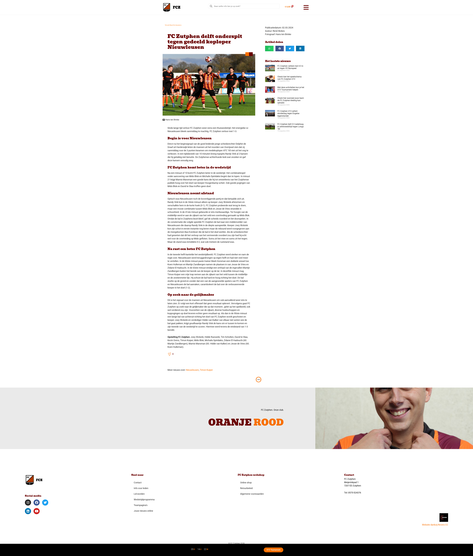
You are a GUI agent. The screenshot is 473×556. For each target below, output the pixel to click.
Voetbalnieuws (173, 25)
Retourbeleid (246, 488)
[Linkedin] (28, 511)
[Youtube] (37, 511)
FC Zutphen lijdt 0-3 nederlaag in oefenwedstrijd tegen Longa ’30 (290, 126)
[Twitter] (45, 502)
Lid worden (139, 494)
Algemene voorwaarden (252, 494)
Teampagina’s (140, 505)
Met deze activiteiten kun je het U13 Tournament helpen (290, 88)
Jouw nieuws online (143, 511)
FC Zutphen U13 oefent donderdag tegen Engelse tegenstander (288, 113)
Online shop (246, 482)
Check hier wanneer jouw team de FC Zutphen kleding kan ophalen (290, 100)
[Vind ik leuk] (170, 354)
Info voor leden (141, 488)
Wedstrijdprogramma (144, 499)
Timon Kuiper (206, 370)
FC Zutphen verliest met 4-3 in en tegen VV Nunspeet (290, 67)
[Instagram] (28, 502)
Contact (138, 482)
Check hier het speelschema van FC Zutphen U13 (289, 77)
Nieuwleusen (192, 370)
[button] (303, 7)
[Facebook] (37, 502)
